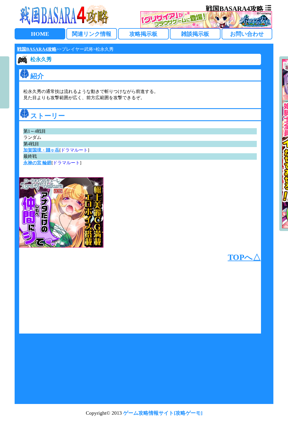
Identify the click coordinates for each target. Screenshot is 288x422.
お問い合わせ (247, 34)
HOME (40, 34)
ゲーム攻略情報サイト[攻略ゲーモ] (162, 413)
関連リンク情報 (91, 34)
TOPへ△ (244, 257)
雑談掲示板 (195, 34)
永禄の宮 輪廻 (37, 162)
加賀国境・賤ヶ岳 (41, 150)
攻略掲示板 (143, 34)
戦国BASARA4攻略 (37, 49)
